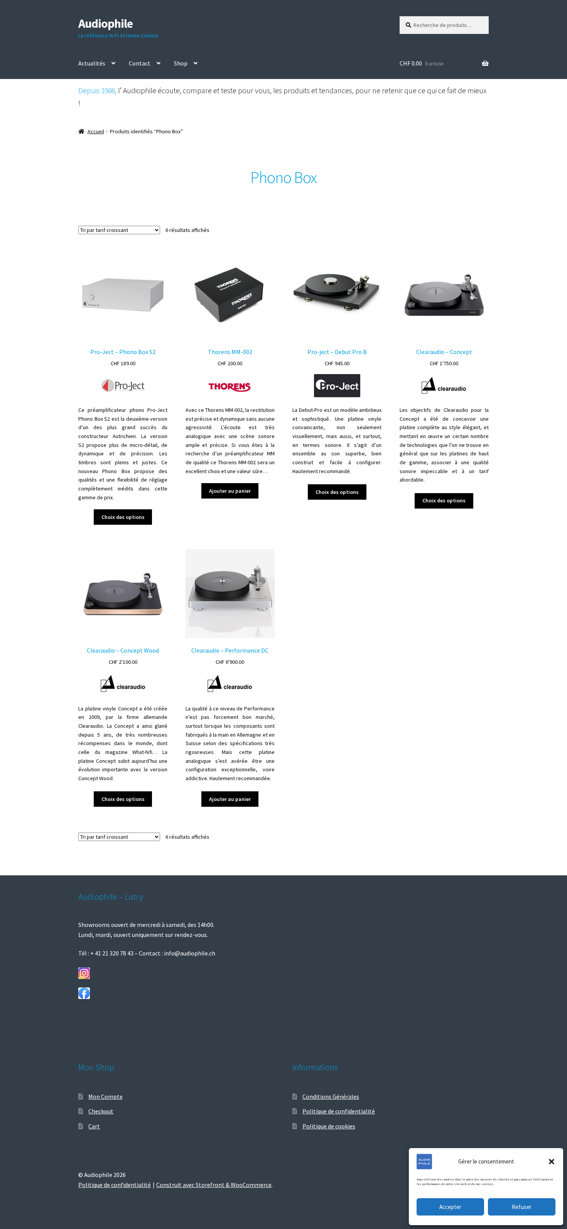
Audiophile (105, 23)
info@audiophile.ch (189, 953)
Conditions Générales (330, 1096)
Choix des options (123, 517)
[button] (551, 1161)
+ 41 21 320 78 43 (111, 953)
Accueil (96, 131)
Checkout (100, 1111)
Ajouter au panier (230, 490)
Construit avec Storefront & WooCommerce (214, 1185)
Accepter (450, 1207)
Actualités (91, 63)
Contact (139, 63)
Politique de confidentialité (338, 1111)
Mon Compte (105, 1096)
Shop (180, 63)
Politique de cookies (328, 1126)
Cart (94, 1126)
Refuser (522, 1207)
